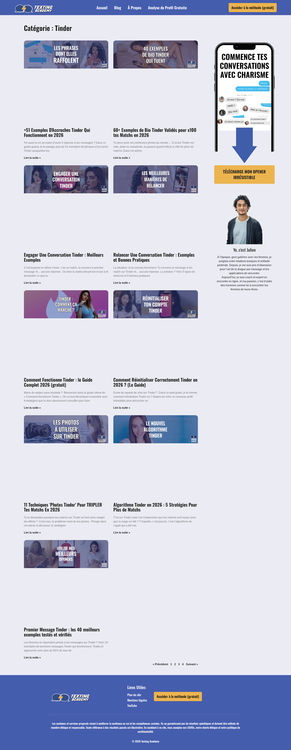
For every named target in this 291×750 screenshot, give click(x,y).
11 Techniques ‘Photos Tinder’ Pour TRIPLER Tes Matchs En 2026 (63, 507)
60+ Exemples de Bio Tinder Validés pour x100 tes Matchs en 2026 (154, 132)
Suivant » (192, 664)
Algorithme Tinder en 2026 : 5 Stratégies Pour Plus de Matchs (155, 507)
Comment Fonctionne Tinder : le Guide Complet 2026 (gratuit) (58, 382)
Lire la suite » (32, 157)
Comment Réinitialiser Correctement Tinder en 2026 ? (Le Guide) (155, 382)
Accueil (101, 7)
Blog (117, 7)
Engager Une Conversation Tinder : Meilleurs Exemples (63, 257)
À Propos (134, 7)
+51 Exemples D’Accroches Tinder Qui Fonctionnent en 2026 (57, 132)
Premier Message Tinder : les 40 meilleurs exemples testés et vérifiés (62, 632)
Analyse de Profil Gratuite (167, 7)
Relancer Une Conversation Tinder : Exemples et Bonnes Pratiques (154, 257)
